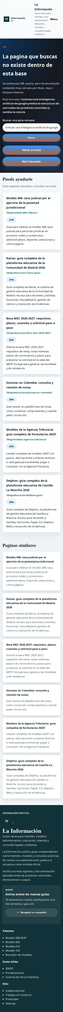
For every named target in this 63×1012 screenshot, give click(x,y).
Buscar (31, 138)
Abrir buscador (31, 161)
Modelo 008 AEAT (15, 938)
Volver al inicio (31, 150)
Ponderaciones (14, 973)
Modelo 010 (12, 946)
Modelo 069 (12, 942)
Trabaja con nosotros (18, 995)
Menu (54, 19)
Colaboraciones (15, 990)
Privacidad (11, 999)
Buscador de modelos (18, 955)
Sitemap (10, 1003)
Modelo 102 (12, 950)
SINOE (9, 968)
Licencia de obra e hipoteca (22, 977)
